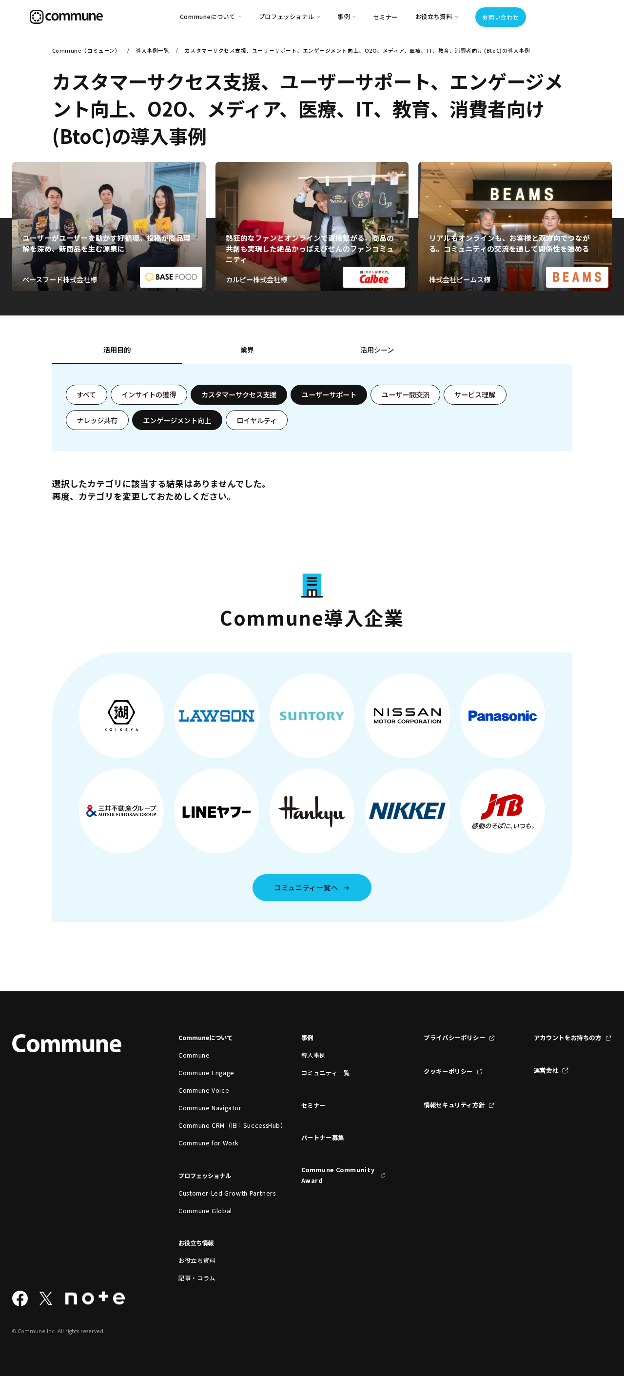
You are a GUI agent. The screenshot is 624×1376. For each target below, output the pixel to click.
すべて (86, 394)
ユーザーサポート (329, 394)
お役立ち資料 (196, 1260)
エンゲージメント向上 (177, 420)
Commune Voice (203, 1090)
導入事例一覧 (152, 50)
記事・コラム (196, 1278)
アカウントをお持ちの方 (568, 1037)
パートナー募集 (322, 1137)
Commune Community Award (338, 1175)
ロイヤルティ (256, 420)
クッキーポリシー (448, 1071)
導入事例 (313, 1055)
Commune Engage (206, 1072)
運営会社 (546, 1070)
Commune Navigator (210, 1107)
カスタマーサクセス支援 (238, 394)
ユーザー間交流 (405, 394)
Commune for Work (208, 1143)
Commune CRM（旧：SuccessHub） (220, 1125)
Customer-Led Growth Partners (220, 1193)
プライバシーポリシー (454, 1037)
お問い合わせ (500, 17)
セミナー (385, 17)
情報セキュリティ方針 (454, 1105)
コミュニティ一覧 (325, 1072)
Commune (194, 1055)
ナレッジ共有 (97, 420)
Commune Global (205, 1210)
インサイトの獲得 (148, 394)
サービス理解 (474, 394)
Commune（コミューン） (86, 50)
